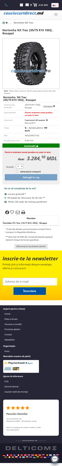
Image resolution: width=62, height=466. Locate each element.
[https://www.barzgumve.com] (27, 457)
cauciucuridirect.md (29, 440)
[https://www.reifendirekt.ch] (11, 455)
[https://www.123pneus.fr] (7, 455)
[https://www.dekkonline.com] (22, 455)
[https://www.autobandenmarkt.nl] (29, 455)
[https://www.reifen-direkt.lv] (41, 457)
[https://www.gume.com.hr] (30, 457)
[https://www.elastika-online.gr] (23, 457)
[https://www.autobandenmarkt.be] (47, 455)
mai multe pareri (12, 430)
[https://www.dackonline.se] (14, 455)
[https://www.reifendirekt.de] (4, 455)
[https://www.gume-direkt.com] (43, 455)
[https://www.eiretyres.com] (9, 457)
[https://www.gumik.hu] (13, 457)
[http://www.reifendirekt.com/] (48, 457)
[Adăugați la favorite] (12, 212)
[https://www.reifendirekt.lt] (38, 457)
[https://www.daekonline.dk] (25, 455)
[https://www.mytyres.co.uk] (32, 455)
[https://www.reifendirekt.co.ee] (34, 457)
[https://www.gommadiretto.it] (18, 455)
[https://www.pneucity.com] (5, 457)
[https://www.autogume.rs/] (45, 457)
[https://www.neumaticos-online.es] (36, 455)
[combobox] (55, 5)
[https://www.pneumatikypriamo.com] (57, 455)
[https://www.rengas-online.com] (50, 455)
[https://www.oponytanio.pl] (16, 457)
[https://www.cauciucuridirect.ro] (20, 457)
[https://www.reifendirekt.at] (39, 455)
